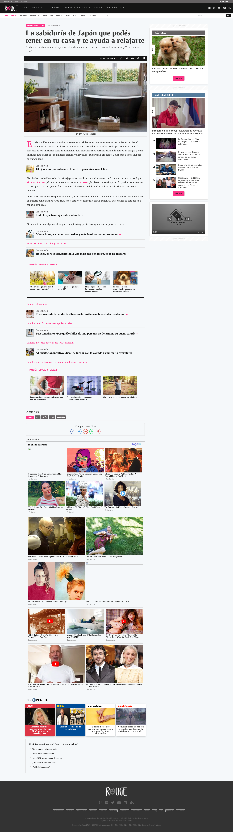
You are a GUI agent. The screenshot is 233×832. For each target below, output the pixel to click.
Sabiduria (61, 417)
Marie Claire (81, 811)
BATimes (180, 811)
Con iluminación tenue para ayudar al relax (49, 323)
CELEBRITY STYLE (72, 8)
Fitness (23, 16)
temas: (30, 417)
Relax (52, 417)
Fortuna (93, 811)
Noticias (70, 811)
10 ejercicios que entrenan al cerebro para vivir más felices (72, 169)
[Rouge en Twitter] (112, 803)
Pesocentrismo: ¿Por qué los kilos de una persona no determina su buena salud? (85, 333)
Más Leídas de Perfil (165, 95)
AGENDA (26, 8)
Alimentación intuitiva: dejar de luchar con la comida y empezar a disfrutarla (84, 352)
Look (147, 811)
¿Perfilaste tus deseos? (41, 767)
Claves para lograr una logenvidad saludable (120, 397)
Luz (154, 811)
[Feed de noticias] (125, 803)
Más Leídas (160, 33)
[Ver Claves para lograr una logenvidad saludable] (120, 377)
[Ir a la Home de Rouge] (116, 791)
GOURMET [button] (56, 8)
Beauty (84, 16)
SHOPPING (87, 8)
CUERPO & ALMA (102, 8)
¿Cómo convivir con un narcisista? (44, 762)
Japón (44, 417)
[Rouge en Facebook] (106, 803)
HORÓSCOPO (118, 8)
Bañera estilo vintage (38, 304)
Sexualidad (48, 16)
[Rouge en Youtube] (119, 803)
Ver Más (178, 79)
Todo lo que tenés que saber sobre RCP (60, 215)
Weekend (113, 811)
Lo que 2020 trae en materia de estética (47, 758)
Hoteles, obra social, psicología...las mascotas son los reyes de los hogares (81, 253)
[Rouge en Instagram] (100, 803)
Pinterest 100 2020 (36, 182)
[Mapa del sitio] (132, 803)
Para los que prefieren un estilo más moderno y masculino (57, 362)
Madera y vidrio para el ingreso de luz (46, 243)
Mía (161, 811)
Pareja (104, 16)
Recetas (59, 16)
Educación (71, 16)
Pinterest (84, 182)
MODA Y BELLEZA (40, 8)
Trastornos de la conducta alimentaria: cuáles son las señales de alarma (80, 314)
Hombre (103, 811)
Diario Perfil (58, 811)
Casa (37, 417)
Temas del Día (11, 16)
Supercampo (136, 811)
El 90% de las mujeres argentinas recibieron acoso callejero (79, 398)
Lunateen (169, 811)
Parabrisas (124, 811)
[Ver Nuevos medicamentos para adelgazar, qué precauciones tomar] (47, 377)
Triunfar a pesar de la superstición (44, 749)
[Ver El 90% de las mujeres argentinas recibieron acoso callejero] (83, 377)
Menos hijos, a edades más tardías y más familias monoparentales (77, 234)
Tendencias (35, 16)
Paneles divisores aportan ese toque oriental (50, 342)
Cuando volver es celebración (43, 754)
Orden (93, 16)
